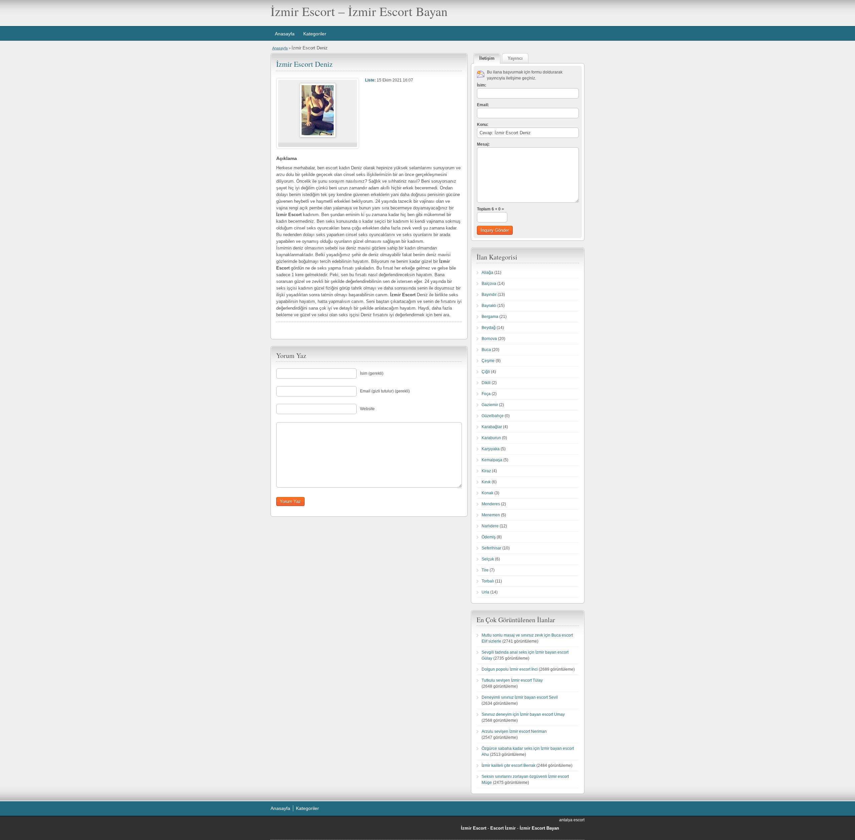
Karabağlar (492, 427)
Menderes (491, 504)
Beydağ (489, 327)
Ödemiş (489, 537)
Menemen (491, 515)
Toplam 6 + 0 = (490, 209)
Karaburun (491, 438)
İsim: (481, 85)
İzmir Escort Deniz (304, 64)
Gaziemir (490, 404)
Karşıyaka (491, 449)
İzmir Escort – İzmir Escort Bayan (359, 11)
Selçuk (488, 559)
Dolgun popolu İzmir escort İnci (510, 669)
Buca (486, 349)
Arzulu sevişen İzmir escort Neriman (514, 731)
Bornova (489, 338)
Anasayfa (285, 33)
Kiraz (486, 471)
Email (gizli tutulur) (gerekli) (385, 391)
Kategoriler (314, 33)
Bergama (490, 316)
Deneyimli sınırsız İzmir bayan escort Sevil (520, 697)
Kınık (486, 482)
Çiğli (486, 371)
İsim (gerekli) (371, 373)
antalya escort (571, 820)
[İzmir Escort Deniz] (318, 136)
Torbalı (488, 581)
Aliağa (487, 272)
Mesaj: (483, 144)
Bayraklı (489, 305)
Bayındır (489, 294)
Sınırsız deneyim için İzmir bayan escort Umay (523, 714)
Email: (483, 105)
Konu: (482, 124)
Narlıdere (490, 526)
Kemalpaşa (492, 460)
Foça (486, 393)
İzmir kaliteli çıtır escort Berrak (508, 765)
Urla (485, 592)
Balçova (489, 283)
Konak (487, 493)
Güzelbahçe (493, 415)
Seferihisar (491, 548)
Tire (485, 570)
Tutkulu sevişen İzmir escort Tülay (512, 680)
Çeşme (488, 360)
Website (367, 408)
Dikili (486, 382)
